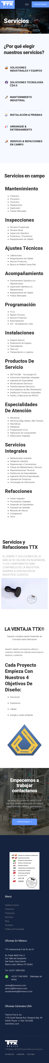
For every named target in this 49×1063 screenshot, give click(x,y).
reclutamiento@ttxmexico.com (18, 991)
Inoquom (38, 1049)
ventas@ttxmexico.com (15, 985)
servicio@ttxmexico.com (16, 988)
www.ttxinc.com (12, 1023)
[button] (40, 4)
